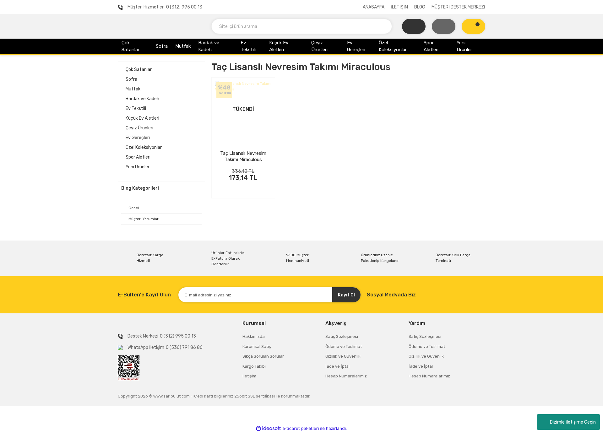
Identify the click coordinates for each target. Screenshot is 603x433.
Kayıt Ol (346, 295)
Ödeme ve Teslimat (343, 346)
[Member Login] (443, 26)
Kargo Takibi (254, 366)
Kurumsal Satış (256, 346)
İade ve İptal (337, 366)
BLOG (419, 7)
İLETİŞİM (399, 7)
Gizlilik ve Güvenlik (343, 356)
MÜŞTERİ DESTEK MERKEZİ (458, 7)
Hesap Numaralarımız (346, 376)
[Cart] (473, 26)
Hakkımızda (253, 336)
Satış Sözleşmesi (341, 336)
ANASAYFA (373, 7)
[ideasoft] (268, 428)
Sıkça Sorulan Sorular (263, 356)
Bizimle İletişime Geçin (573, 422)
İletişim (249, 376)
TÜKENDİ (243, 186)
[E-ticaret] (300, 428)
